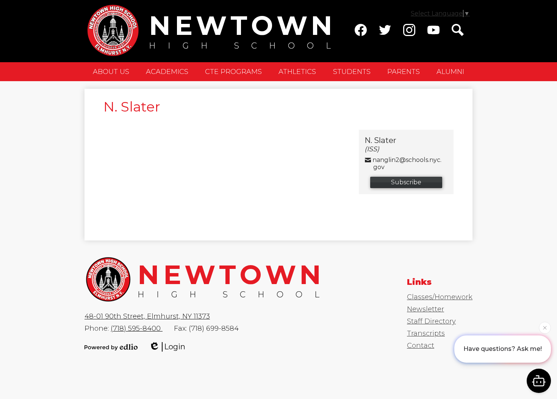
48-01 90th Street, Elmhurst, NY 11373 (147, 316)
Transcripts (426, 333)
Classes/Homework (440, 297)
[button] (111, 71)
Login (174, 346)
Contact (420, 345)
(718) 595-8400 (137, 328)
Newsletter (425, 309)
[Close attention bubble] (545, 328)
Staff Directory (431, 321)
